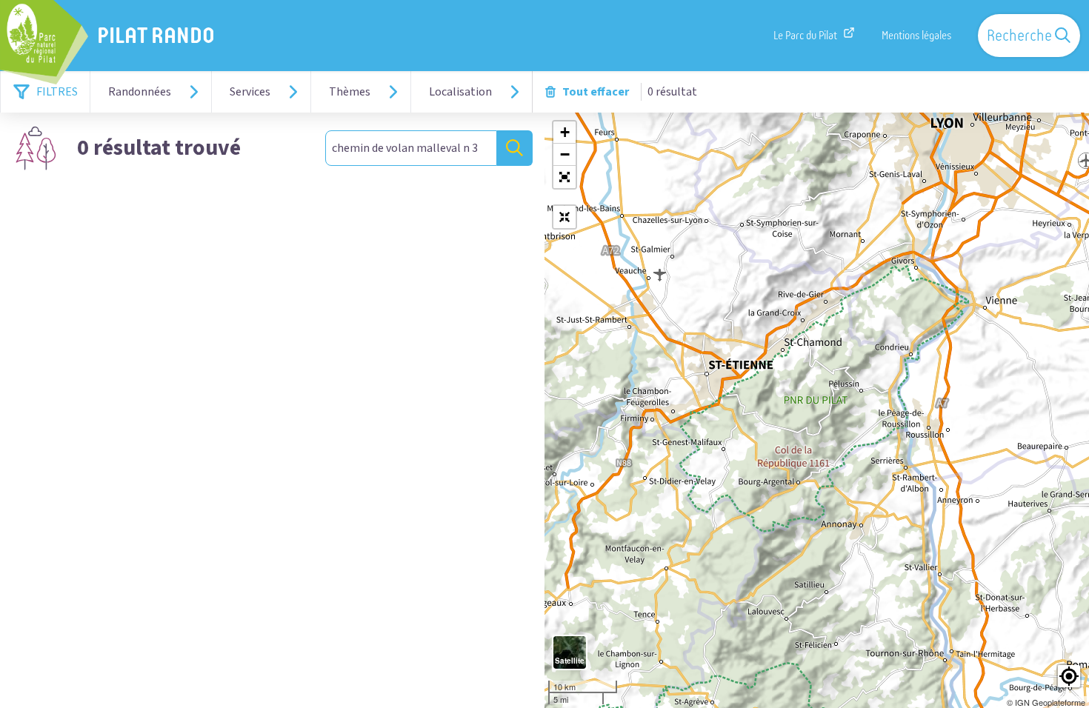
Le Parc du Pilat (805, 35)
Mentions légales (916, 35)
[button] (564, 177)
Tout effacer (595, 92)
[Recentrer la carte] (564, 217)
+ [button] (565, 132)
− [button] (565, 154)
